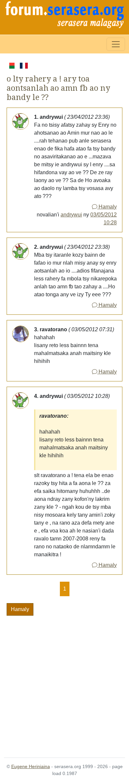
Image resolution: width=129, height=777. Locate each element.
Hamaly (107, 207)
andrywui (71, 214)
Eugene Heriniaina (30, 766)
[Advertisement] (64, 682)
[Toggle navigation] (116, 44)
